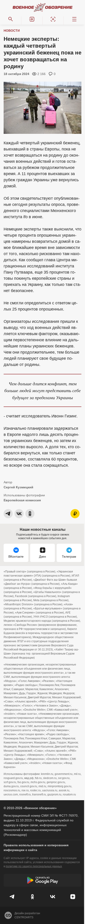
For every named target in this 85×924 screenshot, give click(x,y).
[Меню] (74, 19)
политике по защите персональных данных (34, 866)
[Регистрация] (53, 19)
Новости (12, 30)
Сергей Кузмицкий (18, 487)
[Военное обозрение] (43, 7)
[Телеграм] (12, 896)
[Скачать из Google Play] (42, 880)
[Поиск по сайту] (10, 19)
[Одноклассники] (32, 896)
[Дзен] (72, 896)
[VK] (52, 896)
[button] (32, 19)
